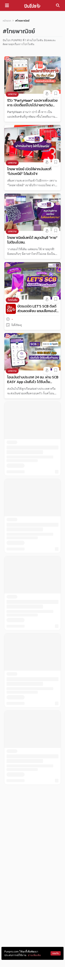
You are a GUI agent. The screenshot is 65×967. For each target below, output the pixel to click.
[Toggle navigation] (7, 5)
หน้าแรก (7, 21)
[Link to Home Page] (32, 5)
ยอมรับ (55, 953)
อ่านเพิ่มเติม (34, 955)
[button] (47, 93)
